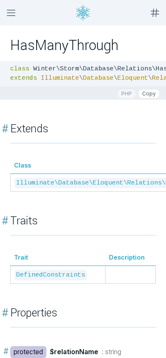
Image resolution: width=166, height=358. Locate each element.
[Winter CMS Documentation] (83, 12)
